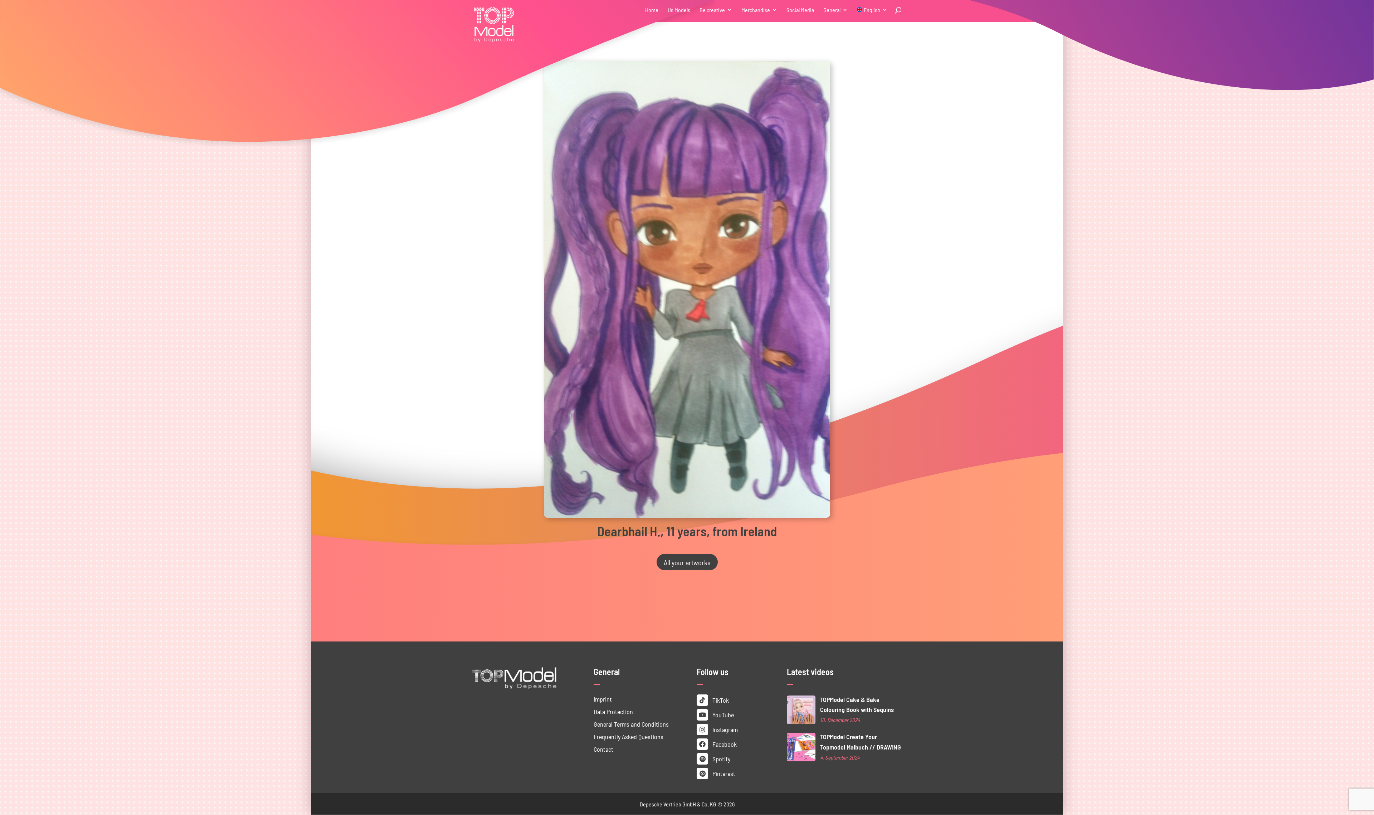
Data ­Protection (613, 711)
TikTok (720, 700)
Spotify (720, 759)
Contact (603, 749)
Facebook (724, 744)
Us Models (679, 10)
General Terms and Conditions (631, 724)
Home (651, 10)
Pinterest (723, 773)
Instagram (724, 729)
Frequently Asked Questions (628, 736)
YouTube (722, 715)
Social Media (800, 10)
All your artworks (687, 562)
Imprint (603, 699)
